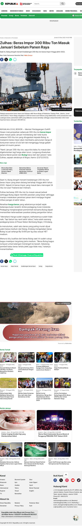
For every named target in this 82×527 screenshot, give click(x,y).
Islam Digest (33, 482)
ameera (4, 11)
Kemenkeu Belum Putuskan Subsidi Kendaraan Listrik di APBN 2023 (25, 170)
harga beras (14, 204)
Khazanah (3, 482)
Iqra (16, 482)
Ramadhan (18, 493)
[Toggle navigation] (2, 3)
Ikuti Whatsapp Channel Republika (28, 255)
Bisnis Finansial (71, 11)
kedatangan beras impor (28, 266)
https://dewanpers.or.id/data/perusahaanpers (16, 516)
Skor (30, 479)
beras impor (45, 132)
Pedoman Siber (34, 503)
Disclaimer (3, 506)
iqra (45, 11)
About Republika (5, 503)
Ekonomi (7, 38)
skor (28, 11)
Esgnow (2, 491)
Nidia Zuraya (28, 55)
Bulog (24, 155)
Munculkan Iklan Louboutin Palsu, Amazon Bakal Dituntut (7, 170)
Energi (11, 15)
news (51, 11)
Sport (31, 485)
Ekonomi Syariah (16, 11)
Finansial (4, 15)
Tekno (17, 488)
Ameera (2, 479)
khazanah (36, 11)
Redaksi (17, 503)
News (2, 485)
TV (1, 493)
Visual (17, 491)
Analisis (17, 485)
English (31, 491)
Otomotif (32, 15)
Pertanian (24, 15)
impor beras (14, 266)
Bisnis (17, 15)
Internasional (4, 488)
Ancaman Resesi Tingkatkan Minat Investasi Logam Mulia (43, 170)
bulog (40, 266)
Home (2, 38)
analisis (59, 11)
